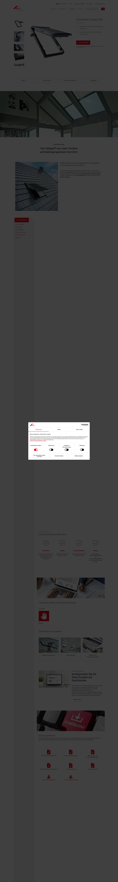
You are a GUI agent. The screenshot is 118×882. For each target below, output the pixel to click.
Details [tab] (59, 429)
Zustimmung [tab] (39, 429)
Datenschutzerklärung (39, 440)
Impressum (32, 440)
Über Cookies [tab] (79, 429)
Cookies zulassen (78, 455)
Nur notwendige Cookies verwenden (39, 456)
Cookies (44, 440)
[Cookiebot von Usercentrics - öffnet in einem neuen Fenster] (82, 425)
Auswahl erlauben (59, 455)
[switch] (51, 450)
